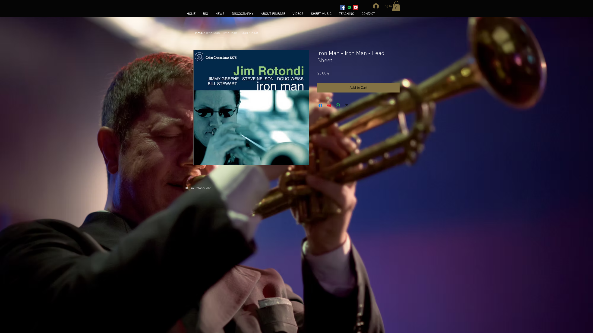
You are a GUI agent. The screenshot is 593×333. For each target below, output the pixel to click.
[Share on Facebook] (320, 105)
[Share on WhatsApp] (338, 105)
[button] (396, 6)
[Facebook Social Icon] (342, 7)
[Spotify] (349, 7)
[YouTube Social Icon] (355, 7)
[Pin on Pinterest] (329, 105)
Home (198, 33)
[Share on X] (347, 105)
